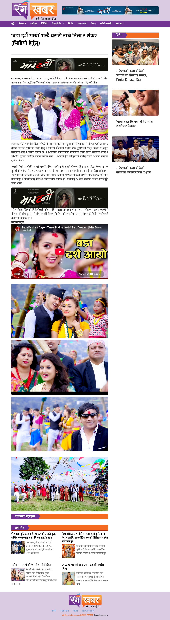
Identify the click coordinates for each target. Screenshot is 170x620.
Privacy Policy (88, 611)
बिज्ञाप (75, 611)
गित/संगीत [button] (57, 24)
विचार (93, 24)
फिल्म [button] (21, 24)
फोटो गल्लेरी (106, 24)
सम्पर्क (53, 611)
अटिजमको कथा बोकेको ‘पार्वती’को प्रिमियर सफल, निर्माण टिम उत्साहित (131, 75)
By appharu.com (101, 615)
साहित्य (33, 24)
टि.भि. (70, 24)
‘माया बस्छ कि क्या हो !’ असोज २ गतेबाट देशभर (134, 124)
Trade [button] (119, 24)
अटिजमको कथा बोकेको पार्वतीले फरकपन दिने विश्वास (133, 170)
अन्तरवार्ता (82, 24)
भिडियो (44, 24)
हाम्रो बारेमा (64, 611)
